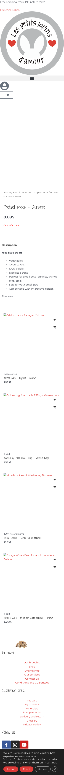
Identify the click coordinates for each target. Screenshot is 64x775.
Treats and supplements (34, 192)
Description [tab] (9, 245)
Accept (11, 769)
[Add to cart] (54, 327)
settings (52, 762)
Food (15, 192)
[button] (32, 78)
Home (7, 192)
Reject (26, 769)
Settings (42, 769)
